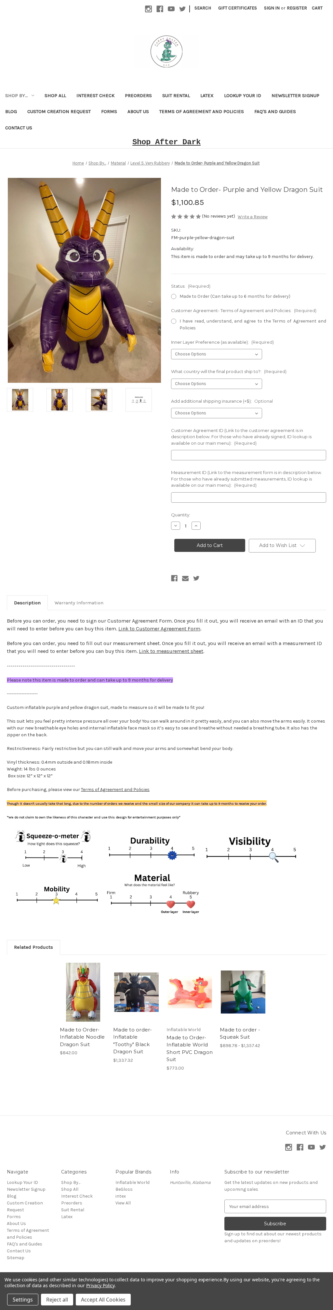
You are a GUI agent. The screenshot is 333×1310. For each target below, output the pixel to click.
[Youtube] (171, 9)
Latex (207, 95)
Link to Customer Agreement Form (159, 629)
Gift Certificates (237, 8)
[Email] (185, 578)
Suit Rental (176, 95)
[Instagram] (148, 9)
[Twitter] (182, 9)
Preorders (138, 95)
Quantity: (180, 514)
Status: (190, 286)
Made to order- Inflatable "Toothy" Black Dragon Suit (132, 1041)
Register (297, 8)
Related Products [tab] (33, 947)
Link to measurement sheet (171, 651)
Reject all (57, 1299)
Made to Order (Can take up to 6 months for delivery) (235, 296)
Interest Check (95, 95)
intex (120, 1196)
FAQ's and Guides (275, 111)
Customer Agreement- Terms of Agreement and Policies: (243, 310)
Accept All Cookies (103, 1299)
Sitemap (15, 1257)
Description (27, 603)
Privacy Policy (100, 1285)
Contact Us (18, 128)
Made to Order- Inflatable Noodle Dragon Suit (82, 1037)
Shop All (55, 95)
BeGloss (124, 1189)
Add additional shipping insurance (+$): (222, 401)
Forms (109, 111)
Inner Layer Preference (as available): (222, 342)
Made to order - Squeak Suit (240, 1033)
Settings (23, 1299)
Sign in (272, 8)
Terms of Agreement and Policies (201, 111)
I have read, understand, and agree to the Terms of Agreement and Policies (253, 324)
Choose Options (83, 998)
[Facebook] (159, 9)
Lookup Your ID (242, 95)
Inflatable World (132, 1182)
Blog (11, 111)
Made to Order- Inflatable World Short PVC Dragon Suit (189, 1048)
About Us (138, 111)
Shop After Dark (166, 142)
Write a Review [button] (253, 217)
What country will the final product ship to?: (228, 371)
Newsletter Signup (295, 95)
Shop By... (16, 95)
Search (202, 8)
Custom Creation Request (59, 111)
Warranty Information (79, 603)
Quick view (78, 984)
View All (123, 1203)
